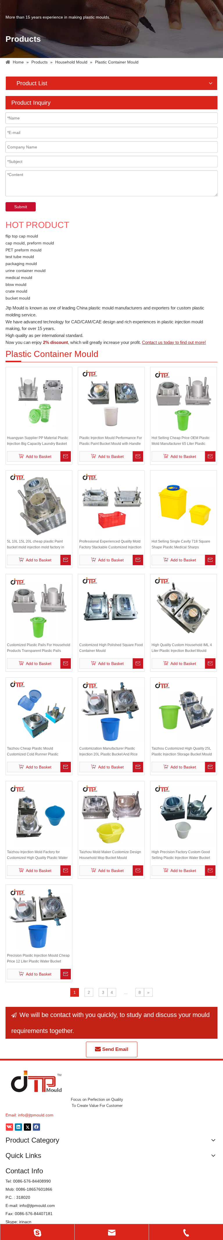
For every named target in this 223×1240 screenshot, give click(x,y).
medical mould (19, 277)
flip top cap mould (22, 236)
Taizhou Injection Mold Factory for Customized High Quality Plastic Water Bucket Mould (37, 855)
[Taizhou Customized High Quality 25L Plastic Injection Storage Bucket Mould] (183, 710)
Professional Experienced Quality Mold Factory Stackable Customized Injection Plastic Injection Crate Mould (110, 544)
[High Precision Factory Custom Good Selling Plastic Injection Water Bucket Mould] (183, 814)
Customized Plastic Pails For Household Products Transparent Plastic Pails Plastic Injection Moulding (38, 648)
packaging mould (21, 263)
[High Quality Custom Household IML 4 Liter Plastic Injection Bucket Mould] (183, 607)
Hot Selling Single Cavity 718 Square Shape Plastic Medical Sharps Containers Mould (181, 544)
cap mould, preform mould (30, 243)
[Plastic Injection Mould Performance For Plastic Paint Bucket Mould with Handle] (111, 400)
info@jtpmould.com (35, 1115)
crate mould (16, 291)
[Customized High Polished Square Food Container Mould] (111, 607)
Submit (20, 206)
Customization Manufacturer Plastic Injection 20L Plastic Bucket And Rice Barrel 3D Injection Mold (108, 751)
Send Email (114, 1049)
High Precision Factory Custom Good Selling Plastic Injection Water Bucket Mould (181, 855)
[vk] (9, 1127)
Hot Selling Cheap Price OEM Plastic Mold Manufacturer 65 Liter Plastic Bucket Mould (181, 441)
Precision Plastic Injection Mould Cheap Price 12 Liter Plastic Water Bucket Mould (38, 958)
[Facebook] (36, 1127)
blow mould (16, 284)
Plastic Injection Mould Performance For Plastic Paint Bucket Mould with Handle (110, 441)
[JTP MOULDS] (37, 1081)
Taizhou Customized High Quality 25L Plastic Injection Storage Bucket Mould (182, 751)
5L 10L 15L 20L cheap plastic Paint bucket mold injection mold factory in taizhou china (35, 544)
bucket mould (18, 298)
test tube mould (20, 256)
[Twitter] (27, 1127)
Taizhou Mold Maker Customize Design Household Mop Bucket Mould (110, 855)
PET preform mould (24, 250)
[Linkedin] (18, 1127)
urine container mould (26, 270)
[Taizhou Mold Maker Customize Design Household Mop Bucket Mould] (111, 814)
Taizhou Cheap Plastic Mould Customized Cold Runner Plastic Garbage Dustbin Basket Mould (32, 751)
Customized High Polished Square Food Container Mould (111, 648)
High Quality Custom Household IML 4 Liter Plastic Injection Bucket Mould (182, 648)
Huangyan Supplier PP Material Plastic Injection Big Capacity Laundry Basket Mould (37, 441)
